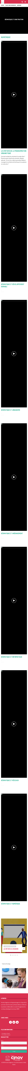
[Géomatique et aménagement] (14, 477)
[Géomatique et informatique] (14, 600)
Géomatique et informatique (11, 657)
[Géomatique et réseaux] (14, 724)
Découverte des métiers (10, 946)
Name (2, 1040)
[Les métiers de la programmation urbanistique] (14, 94)
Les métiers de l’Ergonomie (11, 949)
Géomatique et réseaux (10, 780)
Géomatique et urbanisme (10, 410)
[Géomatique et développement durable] (14, 228)
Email (2, 1045)
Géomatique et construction (14, 20)
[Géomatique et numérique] (14, 847)
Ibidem (14, 1064)
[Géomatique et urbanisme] (14, 353)
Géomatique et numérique (10, 904)
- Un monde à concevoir (5, 1034)
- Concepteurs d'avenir (5, 1033)
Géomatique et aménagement (12, 533)
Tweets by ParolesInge (6, 963)
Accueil (2, 5)
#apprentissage (14, 1002)
